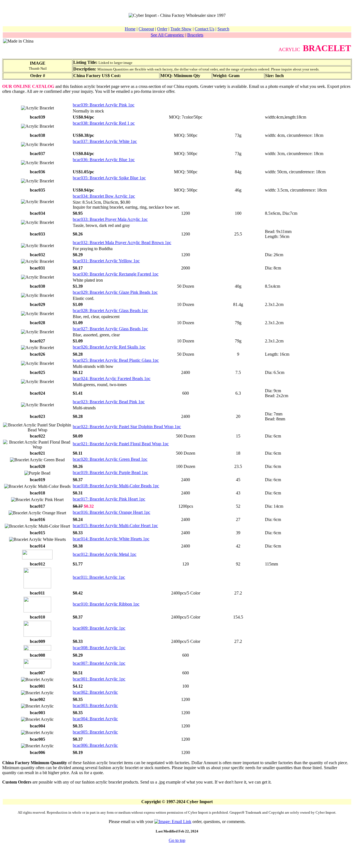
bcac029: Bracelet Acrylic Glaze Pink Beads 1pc (115, 292)
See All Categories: (167, 35)
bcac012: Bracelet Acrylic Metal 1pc (104, 554)
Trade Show (181, 29)
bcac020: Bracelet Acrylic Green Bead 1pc (110, 459)
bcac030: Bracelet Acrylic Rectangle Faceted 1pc (115, 274)
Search (223, 29)
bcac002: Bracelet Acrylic (95, 692)
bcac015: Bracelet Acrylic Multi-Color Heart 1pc (115, 525)
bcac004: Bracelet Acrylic (95, 718)
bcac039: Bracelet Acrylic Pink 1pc (103, 105)
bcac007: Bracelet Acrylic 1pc (99, 663)
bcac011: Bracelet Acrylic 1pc (99, 577)
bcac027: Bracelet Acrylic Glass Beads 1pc (110, 328)
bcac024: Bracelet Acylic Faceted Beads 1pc (111, 378)
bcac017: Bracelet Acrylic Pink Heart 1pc (109, 499)
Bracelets (195, 35)
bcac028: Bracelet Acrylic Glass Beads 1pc (110, 310)
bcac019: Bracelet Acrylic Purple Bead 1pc (110, 472)
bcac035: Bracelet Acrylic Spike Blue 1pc (109, 178)
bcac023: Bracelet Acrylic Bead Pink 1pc (109, 401)
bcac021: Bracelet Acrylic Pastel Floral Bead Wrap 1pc (121, 443)
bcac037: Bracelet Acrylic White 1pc (105, 141)
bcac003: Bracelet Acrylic (95, 705)
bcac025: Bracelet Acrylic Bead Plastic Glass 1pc (116, 360)
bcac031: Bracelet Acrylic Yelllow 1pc (106, 260)
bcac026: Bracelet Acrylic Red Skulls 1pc (109, 347)
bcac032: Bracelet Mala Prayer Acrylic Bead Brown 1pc (122, 242)
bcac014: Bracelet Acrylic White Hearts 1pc (111, 538)
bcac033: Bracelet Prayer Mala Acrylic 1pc (110, 219)
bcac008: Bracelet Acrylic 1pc (99, 647)
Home (130, 29)
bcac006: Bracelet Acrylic (95, 745)
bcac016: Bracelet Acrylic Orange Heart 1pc (111, 512)
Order (162, 29)
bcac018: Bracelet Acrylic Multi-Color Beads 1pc (116, 485)
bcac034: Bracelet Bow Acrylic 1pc (104, 196)
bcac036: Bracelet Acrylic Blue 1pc (104, 159)
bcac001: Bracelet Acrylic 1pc (99, 679)
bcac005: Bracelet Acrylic (95, 732)
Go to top (177, 840)
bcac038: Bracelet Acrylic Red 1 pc (104, 123)
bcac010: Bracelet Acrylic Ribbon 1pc (106, 604)
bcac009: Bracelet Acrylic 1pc (99, 628)
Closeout (146, 29)
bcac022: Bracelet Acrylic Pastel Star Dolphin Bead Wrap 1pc (127, 426)
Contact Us (204, 29)
